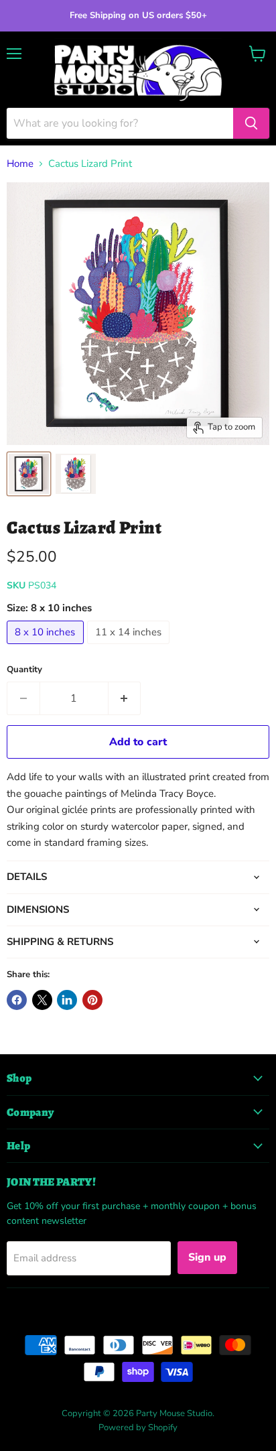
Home (20, 164)
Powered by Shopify (138, 1428)
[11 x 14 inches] (130, 647)
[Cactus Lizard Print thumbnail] (28, 473)
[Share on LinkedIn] (67, 1000)
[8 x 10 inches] (47, 647)
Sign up (207, 1257)
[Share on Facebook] (17, 1000)
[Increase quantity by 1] (125, 698)
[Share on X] (42, 1000)
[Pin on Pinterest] (92, 1000)
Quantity (24, 670)
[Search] (251, 123)
